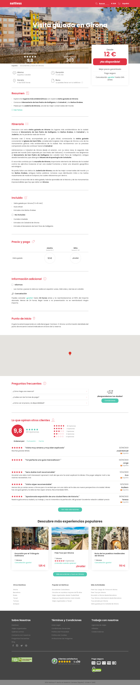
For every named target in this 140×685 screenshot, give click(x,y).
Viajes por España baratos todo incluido (66, 598)
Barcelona (16, 592)
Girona (15, 590)
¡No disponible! (110, 62)
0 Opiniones (70, 434)
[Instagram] (17, 645)
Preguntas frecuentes (20, 638)
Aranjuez (16, 604)
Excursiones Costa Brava (60, 590)
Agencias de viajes (99, 625)
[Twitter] (22, 645)
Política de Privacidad (60, 632)
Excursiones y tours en (32, 65)
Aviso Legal (56, 625)
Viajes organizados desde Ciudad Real (65, 595)
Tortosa (16, 601)
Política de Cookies (59, 635)
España (15, 65)
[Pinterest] (26, 645)
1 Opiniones (70, 431)
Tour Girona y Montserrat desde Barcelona (106, 598)
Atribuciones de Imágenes (62, 638)
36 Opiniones (71, 426)
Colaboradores (98, 632)
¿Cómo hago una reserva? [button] (23, 391)
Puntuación (31, 441)
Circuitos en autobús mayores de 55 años (67, 592)
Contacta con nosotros (21, 635)
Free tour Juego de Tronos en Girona (104, 590)
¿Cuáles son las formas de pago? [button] (26, 397)
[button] (102, 3)
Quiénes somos (18, 632)
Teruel (15, 598)
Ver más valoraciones (70, 509)
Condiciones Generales (61, 628)
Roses (15, 595)
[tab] (50, 391)
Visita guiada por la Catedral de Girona (105, 604)
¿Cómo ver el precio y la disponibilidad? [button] (28, 403)
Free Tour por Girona (98, 592)
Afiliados (95, 628)
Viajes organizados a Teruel (62, 601)
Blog (13, 642)
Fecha (41, 441)
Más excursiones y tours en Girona (70, 574)
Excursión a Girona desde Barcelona (104, 595)
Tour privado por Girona (99, 601)
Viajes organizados (19, 628)
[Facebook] (13, 645)
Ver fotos (17, 110)
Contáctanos (110, 400)
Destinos (15, 625)
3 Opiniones (71, 429)
